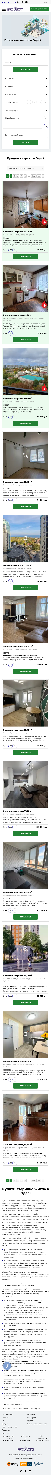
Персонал (6, 1430)
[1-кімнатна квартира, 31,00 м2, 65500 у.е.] (25, 371)
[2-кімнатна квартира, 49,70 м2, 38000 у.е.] (25, 288)
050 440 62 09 (42, 1441)
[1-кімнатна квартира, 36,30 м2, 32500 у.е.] (25, 948)
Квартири (31, 1415)
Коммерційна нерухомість (37, 1424)
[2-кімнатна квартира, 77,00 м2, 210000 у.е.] (25, 784)
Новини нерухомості (10, 1427)
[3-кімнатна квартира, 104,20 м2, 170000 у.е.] (25, 619)
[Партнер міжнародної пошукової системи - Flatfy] (12, 1464)
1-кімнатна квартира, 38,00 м (17, 482)
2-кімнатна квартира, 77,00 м (17, 811)
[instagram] (18, 2)
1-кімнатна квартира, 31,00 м (17, 398)
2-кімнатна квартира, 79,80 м (17, 565)
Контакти (5, 1433)
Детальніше (25, 256)
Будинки (30, 1421)
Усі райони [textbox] (9, 78)
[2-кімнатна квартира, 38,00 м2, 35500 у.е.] (25, 1034)
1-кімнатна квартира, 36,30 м (17, 975)
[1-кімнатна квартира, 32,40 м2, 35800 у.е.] (25, 204)
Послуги (5, 1418)
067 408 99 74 (10, 2)
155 (38, 176)
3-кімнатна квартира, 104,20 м (18, 646)
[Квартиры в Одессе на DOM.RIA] (32, 1464)
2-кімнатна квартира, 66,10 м (17, 1144)
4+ (46, 102)
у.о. (45, 126)
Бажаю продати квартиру (39, 9)
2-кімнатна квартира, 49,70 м (17, 315)
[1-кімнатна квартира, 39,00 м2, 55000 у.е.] (25, 703)
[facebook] (22, 2)
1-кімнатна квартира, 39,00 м (17, 729)
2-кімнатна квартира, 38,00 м (17, 1061)
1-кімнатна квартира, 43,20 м (17, 892)
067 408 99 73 (25, 1441)
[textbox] (25, 135)
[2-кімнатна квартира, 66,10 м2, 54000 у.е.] (25, 1117)
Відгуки (5, 1424)
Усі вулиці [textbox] (9, 86)
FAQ (3, 1421)
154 (33, 176)
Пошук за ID (25, 69)
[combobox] (25, 78)
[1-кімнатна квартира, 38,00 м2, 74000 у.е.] (25, 455)
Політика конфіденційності (25, 1458)
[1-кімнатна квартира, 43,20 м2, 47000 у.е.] (25, 865)
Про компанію (7, 1415)
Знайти (25, 143)
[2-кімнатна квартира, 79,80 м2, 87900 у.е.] (25, 538)
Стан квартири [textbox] (11, 110)
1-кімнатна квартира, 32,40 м (17, 231)
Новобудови (32, 1418)
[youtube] (26, 2)
